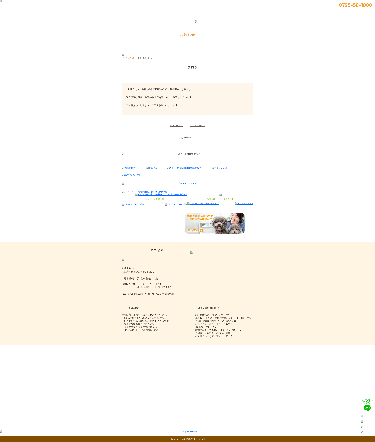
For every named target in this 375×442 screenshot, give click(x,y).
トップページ (133, 3)
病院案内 (156, 3)
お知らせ (221, 3)
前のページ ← (176, 126)
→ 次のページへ (197, 126)
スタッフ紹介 (176, 3)
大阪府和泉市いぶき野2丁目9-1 (138, 271)
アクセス (242, 426)
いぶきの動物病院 (186, 439)
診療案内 (197, 3)
